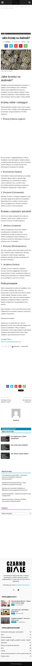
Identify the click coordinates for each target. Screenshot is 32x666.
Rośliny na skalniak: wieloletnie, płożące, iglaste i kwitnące (18, 33)
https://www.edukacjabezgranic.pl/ (11, 341)
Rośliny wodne (5, 656)
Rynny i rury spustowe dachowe (10, 645)
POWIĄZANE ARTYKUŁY (9, 429)
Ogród (3, 33)
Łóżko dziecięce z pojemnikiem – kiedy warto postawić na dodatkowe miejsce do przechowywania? (14, 477)
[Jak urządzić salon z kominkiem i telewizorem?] (5, 612)
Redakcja (7, 41)
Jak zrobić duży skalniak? (19, 445)
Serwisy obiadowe (6, 637)
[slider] (6, 346)
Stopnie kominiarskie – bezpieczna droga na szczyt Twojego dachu (16, 494)
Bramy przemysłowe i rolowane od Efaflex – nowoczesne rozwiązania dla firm (14, 500)
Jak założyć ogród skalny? (20, 454)
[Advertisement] (16, 21)
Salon (13, 613)
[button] (29, 2)
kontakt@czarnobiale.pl (22, 585)
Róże (2, 648)
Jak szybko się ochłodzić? (26, 401)
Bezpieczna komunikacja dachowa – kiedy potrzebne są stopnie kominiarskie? (14, 483)
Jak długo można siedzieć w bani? (6, 401)
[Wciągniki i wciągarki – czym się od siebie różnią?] (5, 620)
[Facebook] (13, 590)
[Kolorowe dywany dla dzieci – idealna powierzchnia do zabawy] (5, 603)
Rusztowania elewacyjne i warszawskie (12, 632)
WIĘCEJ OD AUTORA (8, 431)
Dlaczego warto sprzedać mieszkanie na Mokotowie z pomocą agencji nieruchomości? (14, 489)
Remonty (14, 622)
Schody (3, 651)
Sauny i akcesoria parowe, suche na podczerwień (15, 653)
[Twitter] (18, 590)
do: (11, 339)
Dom (13, 605)
